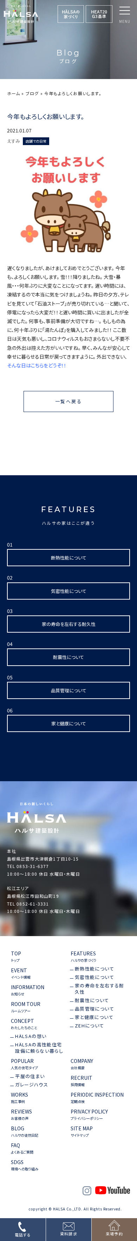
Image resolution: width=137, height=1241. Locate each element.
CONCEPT (24, 1024)
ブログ (32, 93)
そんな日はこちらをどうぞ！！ (36, 365)
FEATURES (83, 956)
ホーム (13, 93)
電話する (23, 1234)
